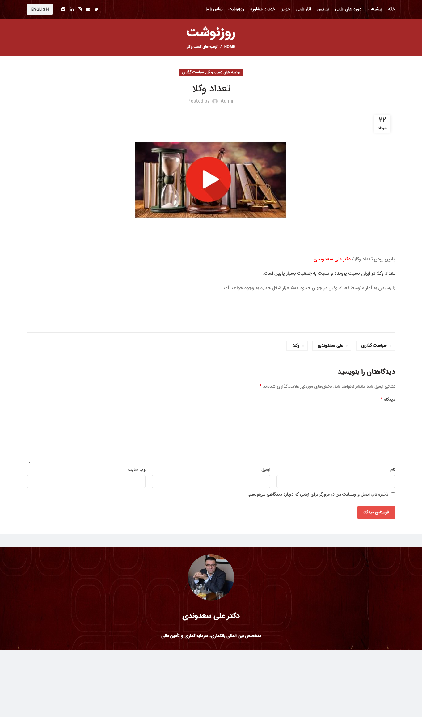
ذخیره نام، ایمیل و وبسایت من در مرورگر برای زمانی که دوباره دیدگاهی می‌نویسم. (318, 494)
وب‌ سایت (137, 469)
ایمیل (265, 469)
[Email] (88, 9)
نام (392, 469)
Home (229, 46)
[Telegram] (63, 9)
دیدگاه (388, 399)
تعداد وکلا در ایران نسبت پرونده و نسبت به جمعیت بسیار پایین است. (329, 273)
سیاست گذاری (193, 72)
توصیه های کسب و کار (202, 47)
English (40, 9)
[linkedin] (72, 9)
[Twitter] (96, 9)
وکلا (296, 345)
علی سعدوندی (330, 345)
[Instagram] (80, 9)
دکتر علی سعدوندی (332, 259)
